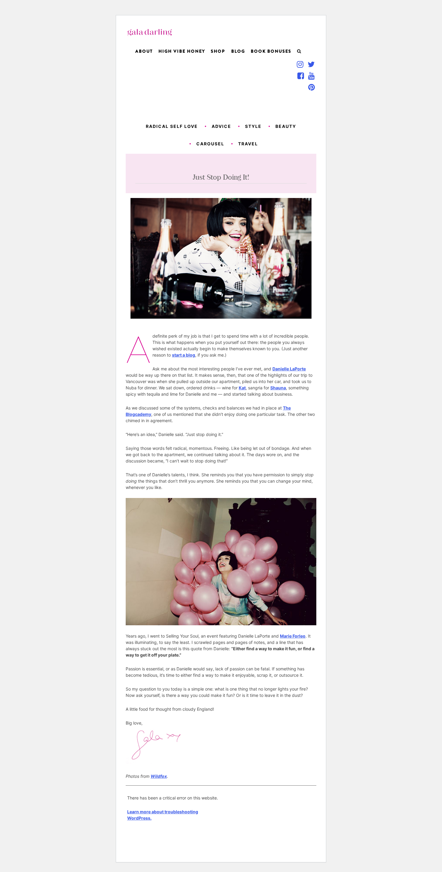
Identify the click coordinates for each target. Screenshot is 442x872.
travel (248, 143)
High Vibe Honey (181, 51)
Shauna (278, 387)
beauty (285, 126)
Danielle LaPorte (289, 368)
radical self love (172, 126)
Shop (218, 51)
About (144, 51)
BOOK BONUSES (271, 51)
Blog (238, 51)
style (253, 126)
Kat (242, 387)
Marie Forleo (292, 636)
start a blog (183, 354)
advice (221, 126)
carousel (210, 143)
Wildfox (159, 776)
